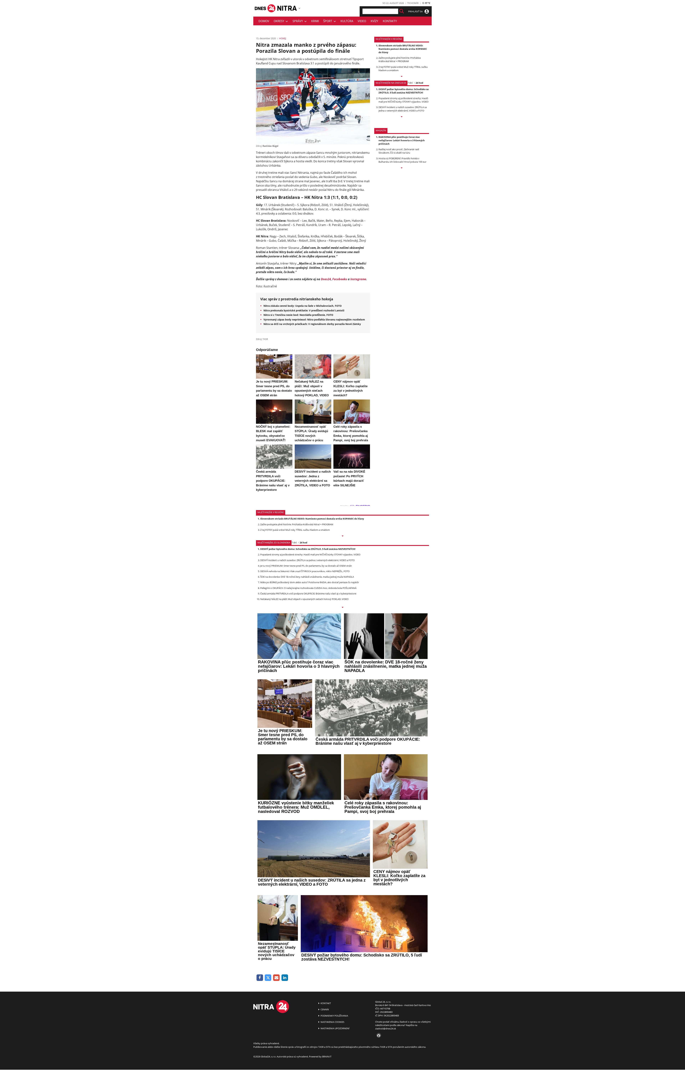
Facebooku (339, 279)
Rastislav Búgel (270, 145)
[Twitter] (268, 978)
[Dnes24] (287, 8)
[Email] (276, 978)
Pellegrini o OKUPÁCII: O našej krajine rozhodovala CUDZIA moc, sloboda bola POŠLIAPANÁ (308, 588)
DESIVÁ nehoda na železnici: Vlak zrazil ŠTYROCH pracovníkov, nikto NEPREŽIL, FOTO (305, 571)
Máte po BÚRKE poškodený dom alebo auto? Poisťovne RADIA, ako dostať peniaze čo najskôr (309, 582)
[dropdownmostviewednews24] (401, 116)
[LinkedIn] (285, 978)
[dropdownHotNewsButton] (401, 168)
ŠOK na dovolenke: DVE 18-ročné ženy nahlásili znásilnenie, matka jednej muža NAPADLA (307, 576)
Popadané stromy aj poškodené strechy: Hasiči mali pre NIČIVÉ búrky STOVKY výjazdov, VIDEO (403, 100)
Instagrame (358, 279)
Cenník (324, 1009)
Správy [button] (298, 21)
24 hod (419, 82)
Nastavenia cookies (332, 1022)
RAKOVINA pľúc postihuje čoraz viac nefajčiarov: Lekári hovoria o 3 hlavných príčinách (402, 140)
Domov (263, 21)
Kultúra (347, 21)
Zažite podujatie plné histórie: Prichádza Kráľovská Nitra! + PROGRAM (400, 59)
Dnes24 (326, 279)
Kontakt (325, 1003)
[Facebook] (260, 978)
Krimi (315, 21)
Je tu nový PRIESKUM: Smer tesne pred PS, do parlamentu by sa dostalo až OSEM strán (306, 565)
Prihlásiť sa (415, 11)
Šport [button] (328, 21)
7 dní (410, 82)
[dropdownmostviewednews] (401, 76)
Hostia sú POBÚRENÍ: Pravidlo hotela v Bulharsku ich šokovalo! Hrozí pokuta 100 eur (402, 160)
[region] (299, 8)
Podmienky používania (334, 1015)
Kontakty (390, 21)
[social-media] (378, 1035)
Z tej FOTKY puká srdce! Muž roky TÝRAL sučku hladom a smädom (295, 529)
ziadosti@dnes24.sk (385, 1028)
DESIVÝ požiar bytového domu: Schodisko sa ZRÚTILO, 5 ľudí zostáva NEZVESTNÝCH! (404, 91)
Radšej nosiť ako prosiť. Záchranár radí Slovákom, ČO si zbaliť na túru (399, 151)
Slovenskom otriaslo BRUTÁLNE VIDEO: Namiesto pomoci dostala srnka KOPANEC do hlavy (403, 49)
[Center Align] (401, 11)
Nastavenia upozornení (334, 1028)
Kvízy (374, 21)
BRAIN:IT (326, 1056)
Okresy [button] (280, 21)
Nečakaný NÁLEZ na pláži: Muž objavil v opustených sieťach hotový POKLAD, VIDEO (304, 599)
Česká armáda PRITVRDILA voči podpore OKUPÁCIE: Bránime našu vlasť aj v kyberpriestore (308, 593)
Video (362, 21)
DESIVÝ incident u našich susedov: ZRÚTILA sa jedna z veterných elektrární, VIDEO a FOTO (403, 109)
